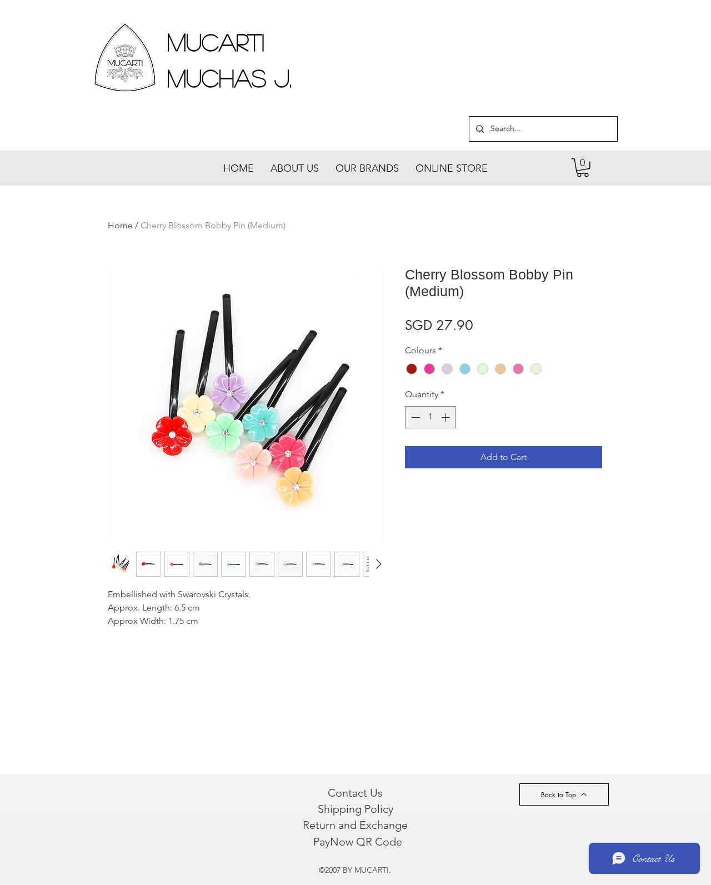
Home (120, 225)
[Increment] (446, 417)
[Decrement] (414, 417)
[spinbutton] (430, 417)
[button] (583, 167)
